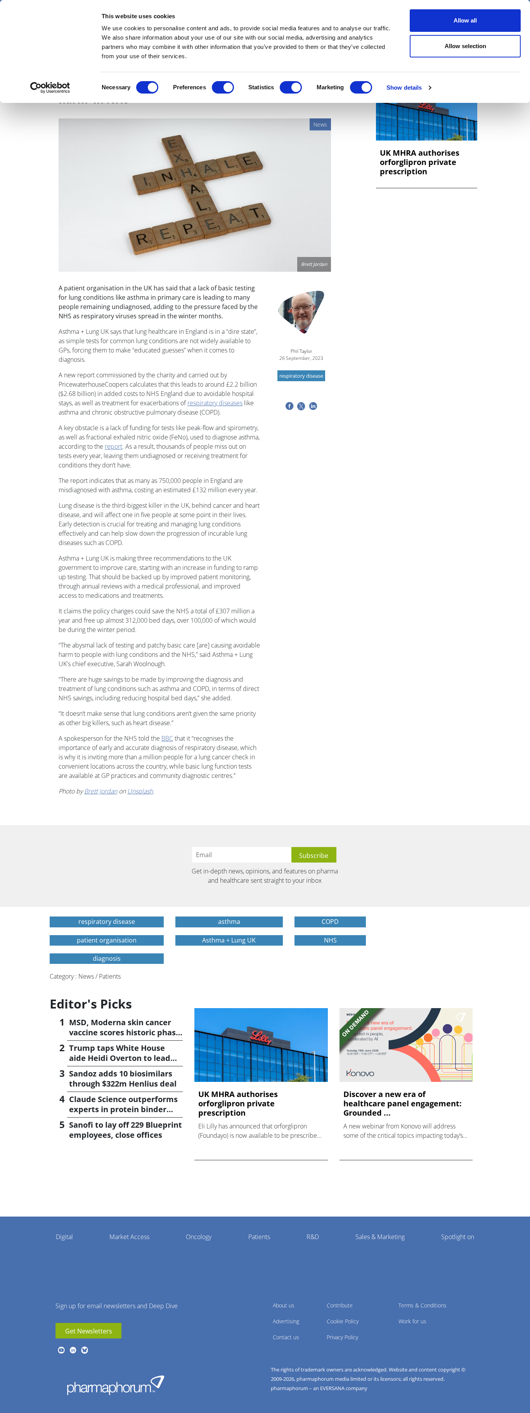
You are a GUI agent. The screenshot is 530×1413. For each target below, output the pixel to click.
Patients (259, 1236)
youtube (61, 1350)
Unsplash (140, 791)
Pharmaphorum (115, 1385)
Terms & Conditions (422, 1305)
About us (283, 1305)
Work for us (412, 1321)
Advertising (286, 1321)
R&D (313, 1236)
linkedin (73, 1350)
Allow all (465, 20)
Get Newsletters (88, 1331)
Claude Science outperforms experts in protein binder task (123, 1109)
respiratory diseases (214, 403)
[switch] (223, 87)
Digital (64, 1236)
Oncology (198, 1236)
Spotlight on (457, 1236)
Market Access (129, 1236)
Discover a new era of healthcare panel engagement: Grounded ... (402, 1104)
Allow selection (465, 46)
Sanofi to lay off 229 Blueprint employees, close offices (125, 1130)
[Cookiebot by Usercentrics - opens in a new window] (50, 88)
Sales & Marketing (380, 1236)
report (113, 446)
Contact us (286, 1337)
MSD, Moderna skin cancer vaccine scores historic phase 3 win (124, 1032)
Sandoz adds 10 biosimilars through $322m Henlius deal (123, 1078)
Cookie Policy (343, 1321)
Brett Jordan (100, 791)
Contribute (340, 1305)
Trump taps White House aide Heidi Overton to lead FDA (119, 1058)
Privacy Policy (342, 1337)
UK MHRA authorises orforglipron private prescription (419, 162)
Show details (404, 87)
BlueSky (84, 1350)
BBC (167, 738)
